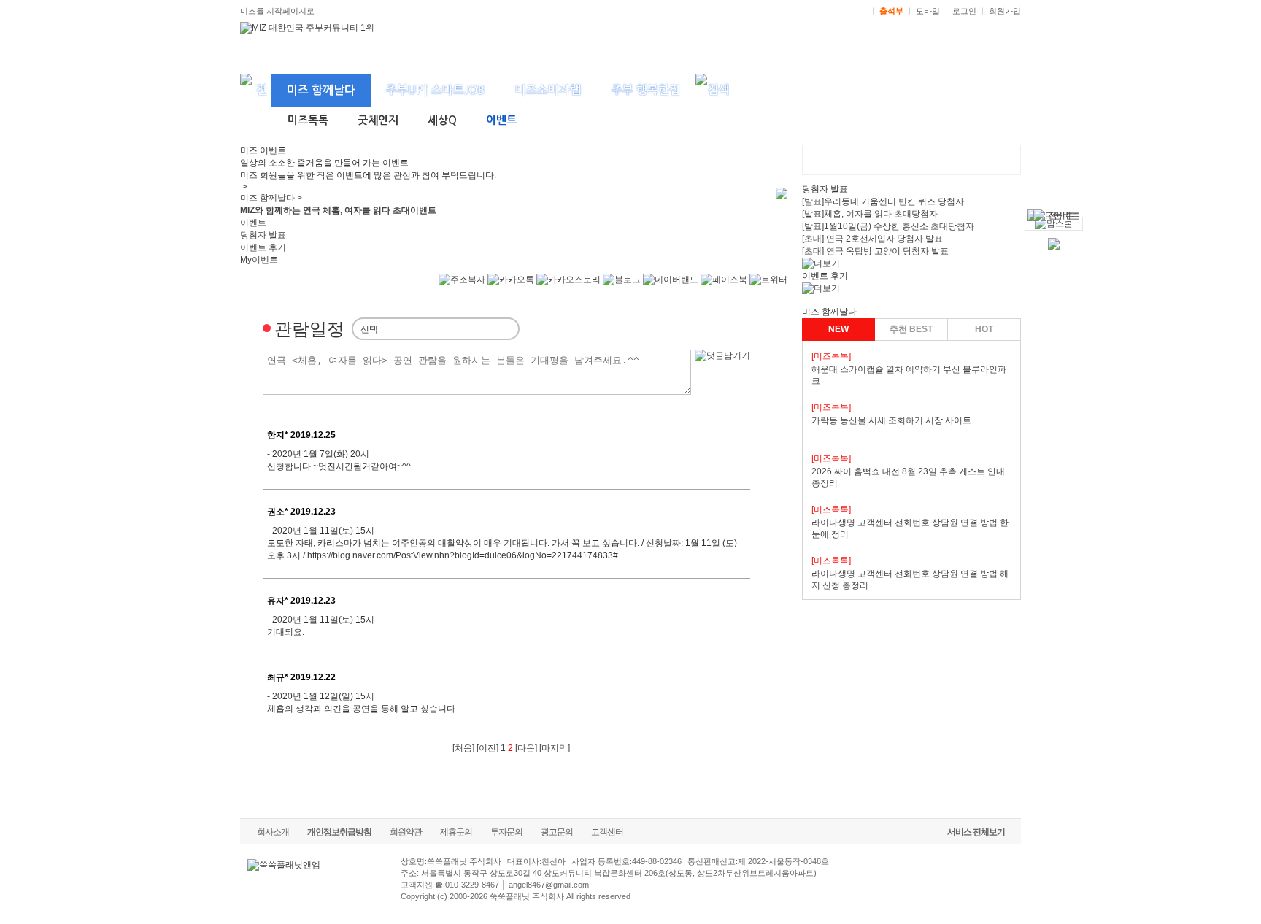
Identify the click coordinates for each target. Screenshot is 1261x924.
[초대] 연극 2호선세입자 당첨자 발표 (872, 239)
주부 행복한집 (646, 90)
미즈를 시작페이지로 (277, 11)
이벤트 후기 (263, 247)
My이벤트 (259, 260)
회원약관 (406, 832)
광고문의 (557, 832)
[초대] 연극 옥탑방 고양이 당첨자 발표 (875, 251)
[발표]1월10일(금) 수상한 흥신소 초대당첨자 (888, 226)
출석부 (891, 11)
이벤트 (501, 120)
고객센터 (607, 832)
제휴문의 (456, 832)
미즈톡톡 (308, 120)
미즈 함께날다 (321, 90)
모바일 (928, 11)
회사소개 (273, 832)
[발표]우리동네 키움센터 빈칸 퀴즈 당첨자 (883, 201)
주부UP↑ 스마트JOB (435, 90)
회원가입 (1005, 11)
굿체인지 (378, 120)
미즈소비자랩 (548, 90)
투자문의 (506, 832)
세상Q (442, 120)
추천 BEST (911, 329)
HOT (984, 329)
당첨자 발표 (263, 235)
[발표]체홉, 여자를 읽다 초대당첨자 (870, 214)
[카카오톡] (510, 286)
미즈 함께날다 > (271, 198)
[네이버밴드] (670, 286)
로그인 (964, 11)
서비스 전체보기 (976, 832)
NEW (838, 329)
